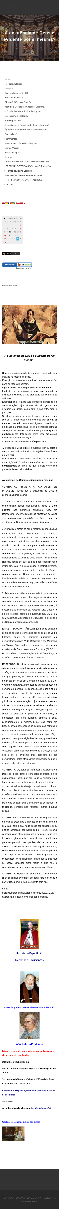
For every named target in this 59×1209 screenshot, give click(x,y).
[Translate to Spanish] (6, 202)
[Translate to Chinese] (21, 202)
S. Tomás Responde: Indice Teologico (22, 111)
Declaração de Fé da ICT (16, 93)
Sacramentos (10, 138)
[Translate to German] (12, 202)
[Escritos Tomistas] (29, 1025)
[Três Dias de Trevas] (29, 986)
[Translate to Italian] (15, 202)
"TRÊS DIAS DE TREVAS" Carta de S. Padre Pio (27, 166)
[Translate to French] (9, 202)
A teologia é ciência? (14, 120)
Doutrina (8, 88)
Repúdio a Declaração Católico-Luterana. (24, 106)
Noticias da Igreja (13, 83)
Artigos (8, 157)
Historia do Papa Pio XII (29, 953)
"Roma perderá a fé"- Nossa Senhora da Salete (26, 161)
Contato (8, 184)
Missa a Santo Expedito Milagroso (21, 143)
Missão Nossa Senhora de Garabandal (23, 175)
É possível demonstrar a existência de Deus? (25, 129)
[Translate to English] (3, 202)
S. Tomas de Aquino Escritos (18, 170)
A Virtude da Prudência (29, 1044)
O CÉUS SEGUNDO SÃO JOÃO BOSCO (24, 179)
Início (7, 79)
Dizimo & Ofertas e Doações (18, 102)
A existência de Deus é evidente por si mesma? (26, 125)
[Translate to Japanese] (24, 202)
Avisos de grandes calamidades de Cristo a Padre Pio (29, 1007)
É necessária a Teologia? (16, 115)
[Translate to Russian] (18, 202)
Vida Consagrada (12, 152)
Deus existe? (10, 134)
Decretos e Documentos (29, 960)
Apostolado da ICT (13, 97)
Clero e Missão (11, 147)
